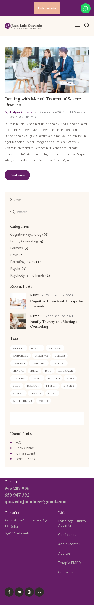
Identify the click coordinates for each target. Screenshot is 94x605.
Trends (36, 393)
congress (20, 355)
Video (52, 393)
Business (55, 348)
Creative (41, 355)
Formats (16, 248)
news (70, 378)
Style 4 (18, 393)
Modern (54, 378)
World (43, 400)
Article (19, 348)
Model (37, 378)
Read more (17, 175)
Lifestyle (65, 370)
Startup (33, 385)
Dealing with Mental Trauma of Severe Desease (43, 101)
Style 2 (68, 385)
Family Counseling (24, 241)
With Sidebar (22, 400)
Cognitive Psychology (26, 234)
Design (60, 355)
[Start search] (86, 25)
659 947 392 (17, 494)
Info (48, 370)
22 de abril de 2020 (51, 112)
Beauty (36, 348)
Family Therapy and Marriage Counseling (53, 324)
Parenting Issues (22, 262)
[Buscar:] (47, 212)
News (14, 255)
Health (18, 370)
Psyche (15, 269)
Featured (39, 363)
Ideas (34, 370)
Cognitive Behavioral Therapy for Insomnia (56, 303)
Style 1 (51, 385)
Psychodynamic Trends (19, 112)
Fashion (19, 363)
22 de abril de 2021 (59, 295)
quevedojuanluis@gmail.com (36, 501)
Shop (17, 385)
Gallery (58, 363)
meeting (19, 378)
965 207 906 (17, 488)
